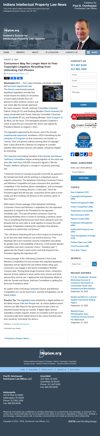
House (11, 89)
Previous (9, 338)
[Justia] (86, 154)
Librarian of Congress (15, 138)
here (34, 292)
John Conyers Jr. (54, 117)
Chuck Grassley (52, 111)
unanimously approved (15, 135)
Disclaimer (33, 369)
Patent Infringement (82, 203)
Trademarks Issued (82, 211)
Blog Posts (75, 369)
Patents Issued (80, 219)
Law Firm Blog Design (82, 421)
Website (20, 52)
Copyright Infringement (20, 324)
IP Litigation (52, 52)
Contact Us (71, 52)
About (35, 52)
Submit (83, 105)
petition (15, 165)
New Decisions (80, 215)
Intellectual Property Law (82, 230)
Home (6, 52)
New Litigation (80, 192)
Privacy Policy (47, 369)
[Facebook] (72, 154)
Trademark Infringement (81, 224)
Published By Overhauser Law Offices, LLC (85, 5)
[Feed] (90, 154)
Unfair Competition (82, 207)
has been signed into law (19, 86)
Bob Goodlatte (11, 117)
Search (94, 264)
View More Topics (79, 250)
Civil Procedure (80, 246)
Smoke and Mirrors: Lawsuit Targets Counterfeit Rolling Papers (83, 300)
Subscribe (84, 178)
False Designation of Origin (83, 237)
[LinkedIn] (81, 154)
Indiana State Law (81, 242)
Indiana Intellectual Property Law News (34, 8)
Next (26, 338)
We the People (28, 303)
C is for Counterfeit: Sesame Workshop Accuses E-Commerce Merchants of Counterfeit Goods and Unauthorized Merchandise (83, 283)
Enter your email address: (82, 168)
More (94, 52)
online (13, 295)
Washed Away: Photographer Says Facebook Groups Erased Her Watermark (82, 315)
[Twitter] (77, 154)
